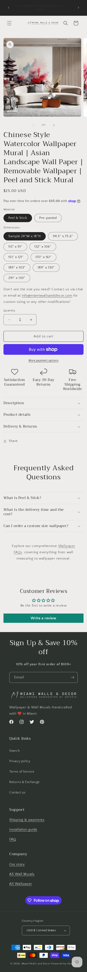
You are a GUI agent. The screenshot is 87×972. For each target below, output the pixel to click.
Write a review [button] (43, 618)
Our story (17, 864)
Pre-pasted (48, 218)
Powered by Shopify (64, 963)
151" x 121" (15, 257)
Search (14, 751)
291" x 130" (16, 278)
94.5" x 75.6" (63, 236)
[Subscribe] (72, 677)
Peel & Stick (17, 218)
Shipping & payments (26, 820)
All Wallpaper (20, 884)
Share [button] (13, 441)
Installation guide (23, 829)
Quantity (9, 310)
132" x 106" (42, 247)
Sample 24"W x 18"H (24, 236)
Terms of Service (21, 772)
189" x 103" (17, 267)
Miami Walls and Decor (36, 963)
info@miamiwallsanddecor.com (47, 295)
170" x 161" (43, 257)
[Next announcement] (78, 8)
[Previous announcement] (8, 8)
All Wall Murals (22, 874)
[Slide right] (54, 125)
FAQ (12, 839)
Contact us (17, 792)
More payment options (43, 360)
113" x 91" (15, 247)
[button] (9, 23)
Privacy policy (19, 761)
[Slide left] (33, 125)
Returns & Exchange (24, 782)
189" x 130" (46, 267)
